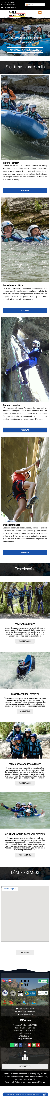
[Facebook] (20, 1045)
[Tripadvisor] (34, 1045)
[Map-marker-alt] (38, 1045)
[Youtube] (29, 1045)
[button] (40, 12)
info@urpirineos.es (25, 1039)
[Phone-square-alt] (16, 1045)
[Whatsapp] (12, 1045)
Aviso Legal (9, 1082)
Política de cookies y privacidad (26, 1082)
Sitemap (42, 1082)
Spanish (30, 5)
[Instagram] (25, 1045)
